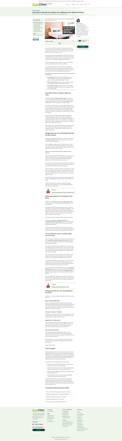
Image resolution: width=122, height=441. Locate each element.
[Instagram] (34, 424)
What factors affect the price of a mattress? (55, 399)
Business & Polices (50, 418)
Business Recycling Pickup (38, 23)
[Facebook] (33, 424)
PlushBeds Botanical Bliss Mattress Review (60, 286)
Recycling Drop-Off (37, 25)
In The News (79, 418)
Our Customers (80, 415)
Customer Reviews (80, 414)
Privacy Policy (57, 439)
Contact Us (79, 412)
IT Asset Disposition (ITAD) (38, 31)
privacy (86, 48)
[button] (69, 4)
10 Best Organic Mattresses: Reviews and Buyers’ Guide (63, 192)
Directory (73, 4)
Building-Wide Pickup (37, 26)
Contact (85, 4)
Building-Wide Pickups (66, 416)
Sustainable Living (50, 415)
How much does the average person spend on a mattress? (58, 391)
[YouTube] (41, 424)
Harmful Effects (80, 426)
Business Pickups (65, 413)
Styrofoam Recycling (80, 427)
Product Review (50, 421)
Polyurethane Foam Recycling (82, 429)
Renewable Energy (50, 416)
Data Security (79, 423)
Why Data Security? (80, 430)
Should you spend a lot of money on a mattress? (56, 396)
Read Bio (78, 36)
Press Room (79, 417)
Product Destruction (37, 28)
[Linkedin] (36, 424)
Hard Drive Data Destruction (38, 27)
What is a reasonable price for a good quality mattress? (58, 394)
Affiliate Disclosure (63, 439)
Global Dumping (80, 424)
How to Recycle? (65, 426)
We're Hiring (50, 3)
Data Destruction (65, 414)
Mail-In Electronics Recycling (67, 424)
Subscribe (39, 430)
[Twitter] (38, 424)
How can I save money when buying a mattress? (56, 401)
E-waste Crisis (79, 421)
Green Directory (50, 411)
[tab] (59, 392)
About (81, 4)
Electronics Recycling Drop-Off (67, 421)
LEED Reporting (80, 420)
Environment (49, 419)
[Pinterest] (40, 424)
